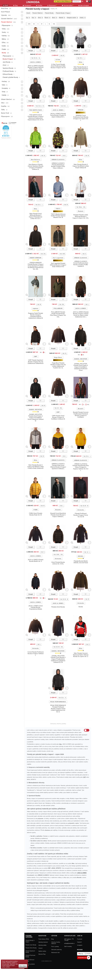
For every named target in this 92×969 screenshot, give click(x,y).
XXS (29, 24)
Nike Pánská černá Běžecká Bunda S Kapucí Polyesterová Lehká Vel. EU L (35, 216)
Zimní (4, 65)
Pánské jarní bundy (31, 945)
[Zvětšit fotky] (27, 46)
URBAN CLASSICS (58, 159)
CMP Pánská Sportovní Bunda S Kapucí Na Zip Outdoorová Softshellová (35, 361)
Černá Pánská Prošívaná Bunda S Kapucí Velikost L (36, 653)
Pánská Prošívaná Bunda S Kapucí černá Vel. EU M (80, 515)
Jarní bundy (6, 62)
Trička (4, 29)
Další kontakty (68, 946)
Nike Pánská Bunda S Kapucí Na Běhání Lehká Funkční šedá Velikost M (36, 466)
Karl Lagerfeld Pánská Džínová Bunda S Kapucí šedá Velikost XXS (58, 265)
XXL (54, 24)
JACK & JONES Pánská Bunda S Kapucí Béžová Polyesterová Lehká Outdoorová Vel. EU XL (35, 68)
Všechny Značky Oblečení (55, 942)
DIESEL (80, 556)
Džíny (3, 42)
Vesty (3, 91)
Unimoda (81, 510)
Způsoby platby (42, 945)
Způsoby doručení (43, 942)
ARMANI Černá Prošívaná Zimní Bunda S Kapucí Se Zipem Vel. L (80, 118)
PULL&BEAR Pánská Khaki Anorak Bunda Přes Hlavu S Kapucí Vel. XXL (58, 314)
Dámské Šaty (42, 954)
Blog (52, 939)
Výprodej (4, 15)
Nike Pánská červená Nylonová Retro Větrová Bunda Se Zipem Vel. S (80, 654)
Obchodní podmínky (56, 949)
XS (34, 24)
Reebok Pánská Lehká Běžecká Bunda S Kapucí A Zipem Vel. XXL (81, 216)
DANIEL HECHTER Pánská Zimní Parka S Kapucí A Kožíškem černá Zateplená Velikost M (35, 418)
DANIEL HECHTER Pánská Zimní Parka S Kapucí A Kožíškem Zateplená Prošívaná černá (81, 367)
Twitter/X (79, 942)
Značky (40, 5)
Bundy (4, 52)
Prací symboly (55, 946)
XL (49, 24)
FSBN (35, 509)
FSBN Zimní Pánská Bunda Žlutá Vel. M (35, 514)
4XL (88, 404)
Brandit (80, 408)
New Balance (35, 159)
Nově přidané (5, 12)
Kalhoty (4, 35)
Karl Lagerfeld (58, 257)
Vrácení (40, 948)
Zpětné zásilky (42, 951)
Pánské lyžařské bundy (10, 77)
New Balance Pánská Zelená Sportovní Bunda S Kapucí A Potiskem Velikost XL (35, 167)
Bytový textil (5, 113)
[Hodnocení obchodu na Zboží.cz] (83, 959)
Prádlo (4, 49)
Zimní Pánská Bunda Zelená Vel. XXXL (58, 563)
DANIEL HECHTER (80, 359)
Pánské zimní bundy (31, 948)
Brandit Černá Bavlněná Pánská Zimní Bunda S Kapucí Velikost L (58, 515)
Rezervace (53, 5)
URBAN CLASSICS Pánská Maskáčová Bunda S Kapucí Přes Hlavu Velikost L (58, 165)
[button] (35, 58)
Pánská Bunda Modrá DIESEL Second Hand (81, 561)
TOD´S (58, 208)
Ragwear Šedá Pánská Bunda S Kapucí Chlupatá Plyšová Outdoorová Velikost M (35, 315)
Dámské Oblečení (6, 18)
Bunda (81, 606)
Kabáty (4, 95)
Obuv (2, 103)
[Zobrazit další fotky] (44, 46)
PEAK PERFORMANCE (58, 701)
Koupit (31, 50)
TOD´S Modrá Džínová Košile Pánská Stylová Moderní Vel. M (58, 215)
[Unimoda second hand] (43, 3)
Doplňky (3, 106)
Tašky (3, 109)
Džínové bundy (7, 74)
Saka (3, 85)
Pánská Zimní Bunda (58, 607)
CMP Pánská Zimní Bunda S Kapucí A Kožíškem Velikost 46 (58, 417)
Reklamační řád (55, 952)
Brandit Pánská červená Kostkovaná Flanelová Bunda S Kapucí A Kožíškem (80, 414)
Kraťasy (4, 81)
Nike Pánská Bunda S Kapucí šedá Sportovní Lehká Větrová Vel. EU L (80, 68)
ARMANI (80, 110)
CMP (35, 356)
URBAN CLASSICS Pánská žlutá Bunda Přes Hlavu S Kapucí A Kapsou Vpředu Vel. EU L (81, 467)
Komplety (5, 88)
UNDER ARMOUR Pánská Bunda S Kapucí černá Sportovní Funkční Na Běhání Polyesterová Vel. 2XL (35, 266)
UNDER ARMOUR (35, 257)
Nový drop (4, 8)
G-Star (58, 59)
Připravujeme (6, 25)
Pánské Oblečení (6, 22)
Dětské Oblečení (6, 99)
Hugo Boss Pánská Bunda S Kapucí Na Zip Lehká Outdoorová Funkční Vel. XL (58, 365)
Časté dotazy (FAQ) (43, 939)
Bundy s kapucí (8, 59)
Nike (80, 62)
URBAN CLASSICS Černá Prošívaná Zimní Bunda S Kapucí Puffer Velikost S (80, 264)
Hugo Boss (58, 357)
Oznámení (27, 5)
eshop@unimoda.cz (69, 943)
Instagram (79, 945)
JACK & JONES (35, 62)
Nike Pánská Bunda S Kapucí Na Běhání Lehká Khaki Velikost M (81, 166)
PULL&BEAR (58, 308)
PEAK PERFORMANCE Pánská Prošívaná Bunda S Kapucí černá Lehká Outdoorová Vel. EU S (58, 709)
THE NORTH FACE (35, 110)
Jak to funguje (84, 5)
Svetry (4, 32)
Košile (4, 46)
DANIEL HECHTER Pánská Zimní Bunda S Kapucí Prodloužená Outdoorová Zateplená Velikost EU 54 (58, 659)
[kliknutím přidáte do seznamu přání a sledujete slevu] (40, 50)
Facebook (79, 939)
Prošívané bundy (8, 71)
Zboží (6, 5)
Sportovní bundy (8, 68)
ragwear (35, 308)
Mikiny (4, 39)
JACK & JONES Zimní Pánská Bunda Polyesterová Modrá (35, 607)
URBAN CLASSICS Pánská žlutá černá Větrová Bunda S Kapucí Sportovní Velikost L (58, 466)
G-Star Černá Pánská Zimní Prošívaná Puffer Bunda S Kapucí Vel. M (58, 66)
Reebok (80, 211)
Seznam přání (68, 5)
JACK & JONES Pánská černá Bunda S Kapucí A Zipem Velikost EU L (58, 115)
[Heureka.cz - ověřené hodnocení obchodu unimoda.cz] (6, 139)
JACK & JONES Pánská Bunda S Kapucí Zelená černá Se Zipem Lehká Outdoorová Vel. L (80, 314)
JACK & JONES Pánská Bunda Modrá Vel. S (35, 560)
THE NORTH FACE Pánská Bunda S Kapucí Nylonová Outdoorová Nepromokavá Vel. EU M (35, 117)
